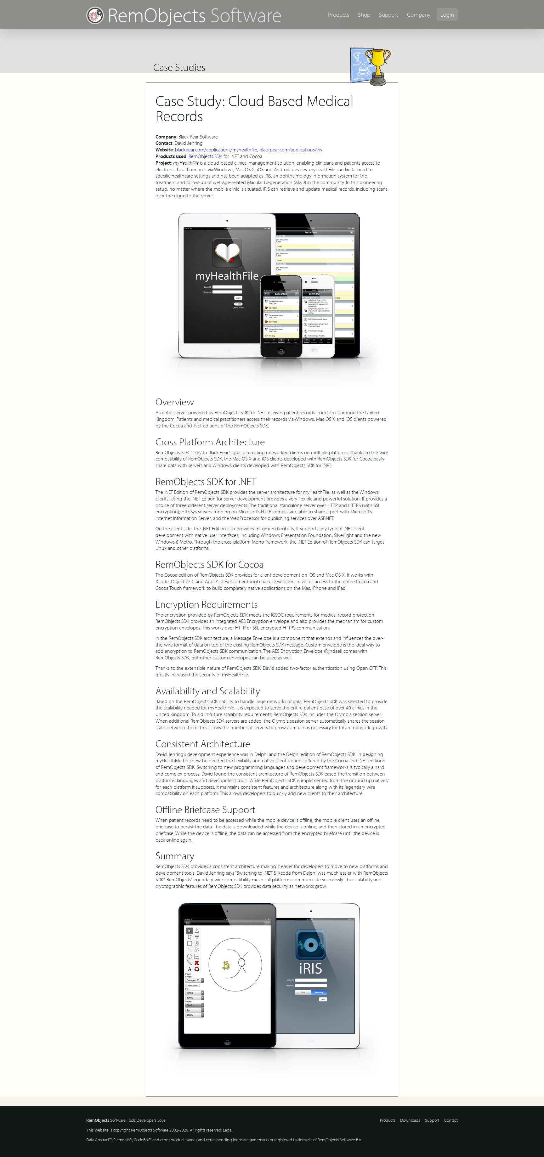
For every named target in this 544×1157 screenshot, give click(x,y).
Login (447, 14)
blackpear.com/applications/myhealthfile (216, 149)
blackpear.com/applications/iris (290, 149)
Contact (451, 1120)
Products (338, 14)
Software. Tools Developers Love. (126, 1120)
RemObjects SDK (205, 156)
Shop (364, 14)
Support (388, 14)
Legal (227, 1130)
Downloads (410, 1120)
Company (418, 14)
